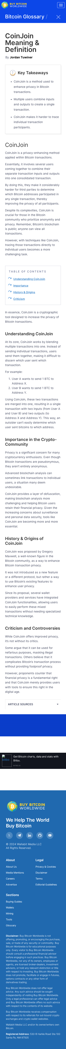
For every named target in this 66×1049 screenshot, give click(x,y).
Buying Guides (14, 901)
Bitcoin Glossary (26, 17)
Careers (10, 878)
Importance (20, 285)
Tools (9, 919)
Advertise (11, 884)
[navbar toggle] (61, 5)
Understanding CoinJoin (29, 279)
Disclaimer (41, 872)
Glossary (11, 925)
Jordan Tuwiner (21, 57)
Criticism (19, 299)
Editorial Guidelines (46, 884)
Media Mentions (15, 872)
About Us (11, 866)
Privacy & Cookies (46, 866)
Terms (39, 878)
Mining (9, 913)
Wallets (10, 907)
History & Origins (24, 292)
